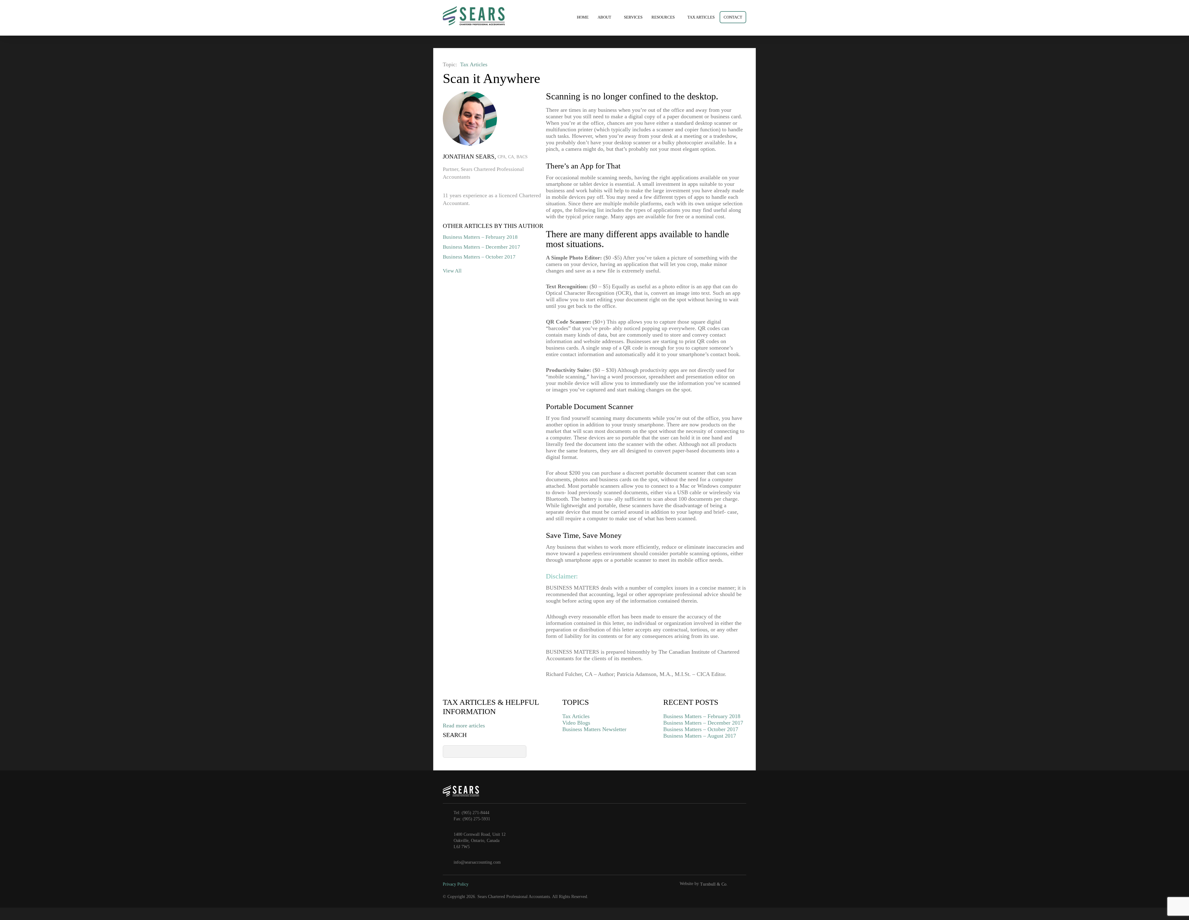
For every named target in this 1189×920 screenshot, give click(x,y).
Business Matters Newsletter (594, 729)
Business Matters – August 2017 (699, 736)
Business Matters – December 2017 (481, 247)
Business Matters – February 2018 (480, 237)
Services (633, 17)
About (604, 17)
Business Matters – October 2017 (479, 257)
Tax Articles (701, 17)
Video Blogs (576, 723)
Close (756, 64)
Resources (663, 17)
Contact (733, 17)
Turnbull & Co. (714, 884)
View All (452, 271)
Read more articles (464, 725)
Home (583, 17)
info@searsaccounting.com (477, 862)
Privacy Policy (455, 884)
